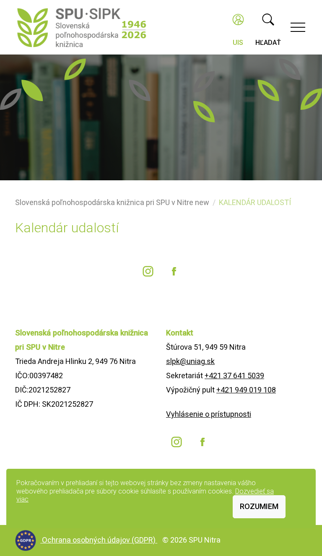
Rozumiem (259, 506)
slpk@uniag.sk (190, 361)
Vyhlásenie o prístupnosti (208, 414)
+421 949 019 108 (246, 389)
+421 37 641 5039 (234, 375)
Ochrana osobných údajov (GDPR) (99, 539)
